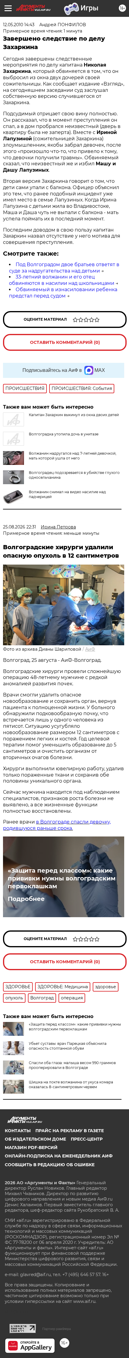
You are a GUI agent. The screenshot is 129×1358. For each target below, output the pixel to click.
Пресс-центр (87, 1139)
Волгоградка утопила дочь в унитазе (63, 434)
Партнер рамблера (56, 1329)
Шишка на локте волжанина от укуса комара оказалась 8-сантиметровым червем (71, 1084)
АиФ (90, 649)
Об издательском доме (35, 1139)
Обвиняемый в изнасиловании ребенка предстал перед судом (63, 293)
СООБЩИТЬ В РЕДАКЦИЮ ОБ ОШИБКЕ (49, 1164)
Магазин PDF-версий (31, 1147)
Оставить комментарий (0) (65, 342)
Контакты (18, 1130)
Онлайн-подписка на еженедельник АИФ (58, 1156)
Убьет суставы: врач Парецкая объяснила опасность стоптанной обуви (67, 1046)
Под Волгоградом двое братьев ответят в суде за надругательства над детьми (64, 268)
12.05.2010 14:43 (18, 24)
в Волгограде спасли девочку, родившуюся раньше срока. (57, 825)
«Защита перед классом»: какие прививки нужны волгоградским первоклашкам (62, 878)
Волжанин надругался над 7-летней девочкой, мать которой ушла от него (72, 455)
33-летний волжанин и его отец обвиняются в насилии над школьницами (61, 280)
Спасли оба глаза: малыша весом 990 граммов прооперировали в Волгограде (72, 1065)
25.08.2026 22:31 (19, 527)
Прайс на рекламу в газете (69, 1130)
